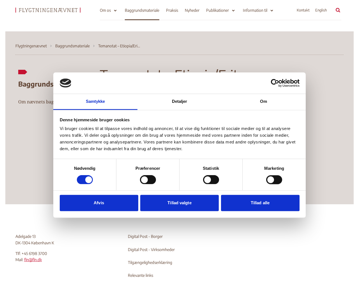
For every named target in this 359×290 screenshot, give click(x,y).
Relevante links (140, 275)
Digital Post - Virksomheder (151, 249)
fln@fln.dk (33, 259)
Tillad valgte (179, 203)
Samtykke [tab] (95, 101)
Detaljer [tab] (179, 101)
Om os (105, 10)
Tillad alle (260, 203)
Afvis (99, 203)
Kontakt (303, 10)
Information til (255, 10)
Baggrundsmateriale (142, 10)
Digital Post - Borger (145, 236)
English (321, 10)
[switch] (148, 179)
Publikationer (217, 10)
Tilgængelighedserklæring (150, 262)
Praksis (172, 10)
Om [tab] (263, 101)
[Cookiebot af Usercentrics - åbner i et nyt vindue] (275, 83)
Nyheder (192, 10)
